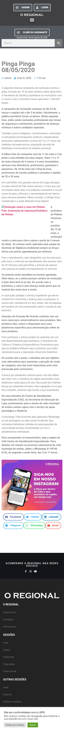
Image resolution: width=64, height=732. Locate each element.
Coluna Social (9, 671)
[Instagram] (30, 571)
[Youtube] (35, 571)
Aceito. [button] (32, 725)
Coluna (6, 650)
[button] (32, 19)
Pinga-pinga (9, 664)
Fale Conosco (9, 626)
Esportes (7, 694)
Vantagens (8, 619)
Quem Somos (9, 612)
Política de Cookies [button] (15, 725)
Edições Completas (12, 701)
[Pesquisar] (58, 43)
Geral (5, 642)
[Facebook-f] (26, 571)
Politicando (8, 657)
